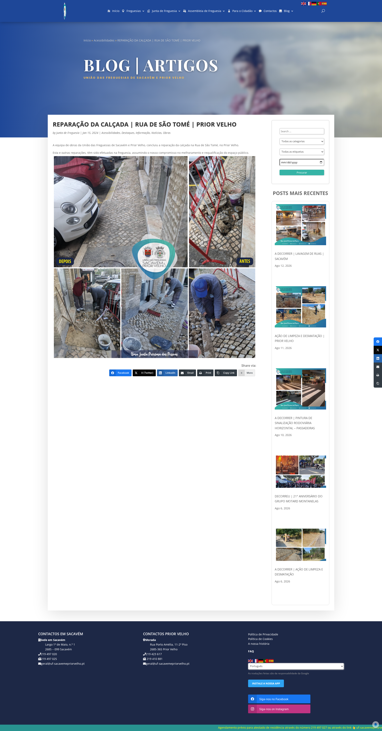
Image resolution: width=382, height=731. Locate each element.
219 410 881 (154, 659)
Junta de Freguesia (164, 11)
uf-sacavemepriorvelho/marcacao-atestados (302, 727)
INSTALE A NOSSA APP (266, 683)
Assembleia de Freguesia (204, 11)
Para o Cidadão (242, 11)
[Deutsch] (314, 3)
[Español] (324, 3)
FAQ (251, 651)
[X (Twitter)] (378, 350)
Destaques (128, 133)
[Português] (319, 3)
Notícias (156, 133)
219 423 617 (154, 654)
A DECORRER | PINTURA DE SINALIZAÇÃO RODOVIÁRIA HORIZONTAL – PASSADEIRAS (295, 423)
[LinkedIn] (378, 358)
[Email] (378, 367)
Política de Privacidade (263, 634)
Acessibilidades (104, 40)
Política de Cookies (260, 639)
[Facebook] (378, 341)
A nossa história (258, 644)
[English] (303, 3)
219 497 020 (49, 654)
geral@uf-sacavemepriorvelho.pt (63, 663)
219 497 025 (49, 659)
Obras (167, 133)
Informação (143, 133)
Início (115, 11)
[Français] (309, 3)
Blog (287, 11)
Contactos (270, 11)
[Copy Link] (378, 383)
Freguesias (134, 11)
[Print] (378, 375)
